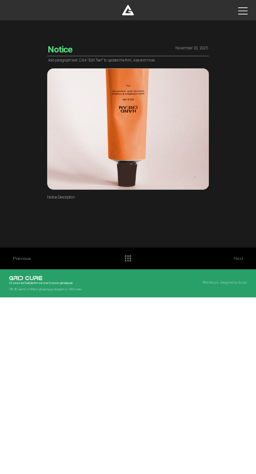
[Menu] (243, 11)
